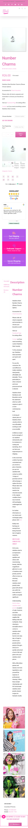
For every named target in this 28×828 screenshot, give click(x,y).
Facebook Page (11, 102)
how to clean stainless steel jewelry (16, 605)
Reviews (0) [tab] (6, 291)
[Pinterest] (8, 179)
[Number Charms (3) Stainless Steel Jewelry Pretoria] (14, 149)
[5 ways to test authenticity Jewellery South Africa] (14, 753)
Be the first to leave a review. (9, 68)
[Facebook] (3, 176)
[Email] (12, 179)
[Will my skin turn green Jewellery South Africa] (14, 776)
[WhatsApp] (17, 176)
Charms (10, 171)
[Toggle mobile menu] (25, 8)
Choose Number (7, 116)
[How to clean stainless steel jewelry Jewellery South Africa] (14, 707)
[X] (8, 176)
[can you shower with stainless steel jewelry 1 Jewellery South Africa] (14, 730)
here (20, 520)
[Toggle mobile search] (22, 8)
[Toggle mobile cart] (19, 8)
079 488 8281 (12, 810)
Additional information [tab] (7, 285)
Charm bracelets (16, 90)
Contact (4, 106)
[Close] (3, 817)
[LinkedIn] (12, 176)
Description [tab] (7, 281)
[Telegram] (3, 179)
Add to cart (20, 134)
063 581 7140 (13, 812)
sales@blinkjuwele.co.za (20, 1)
